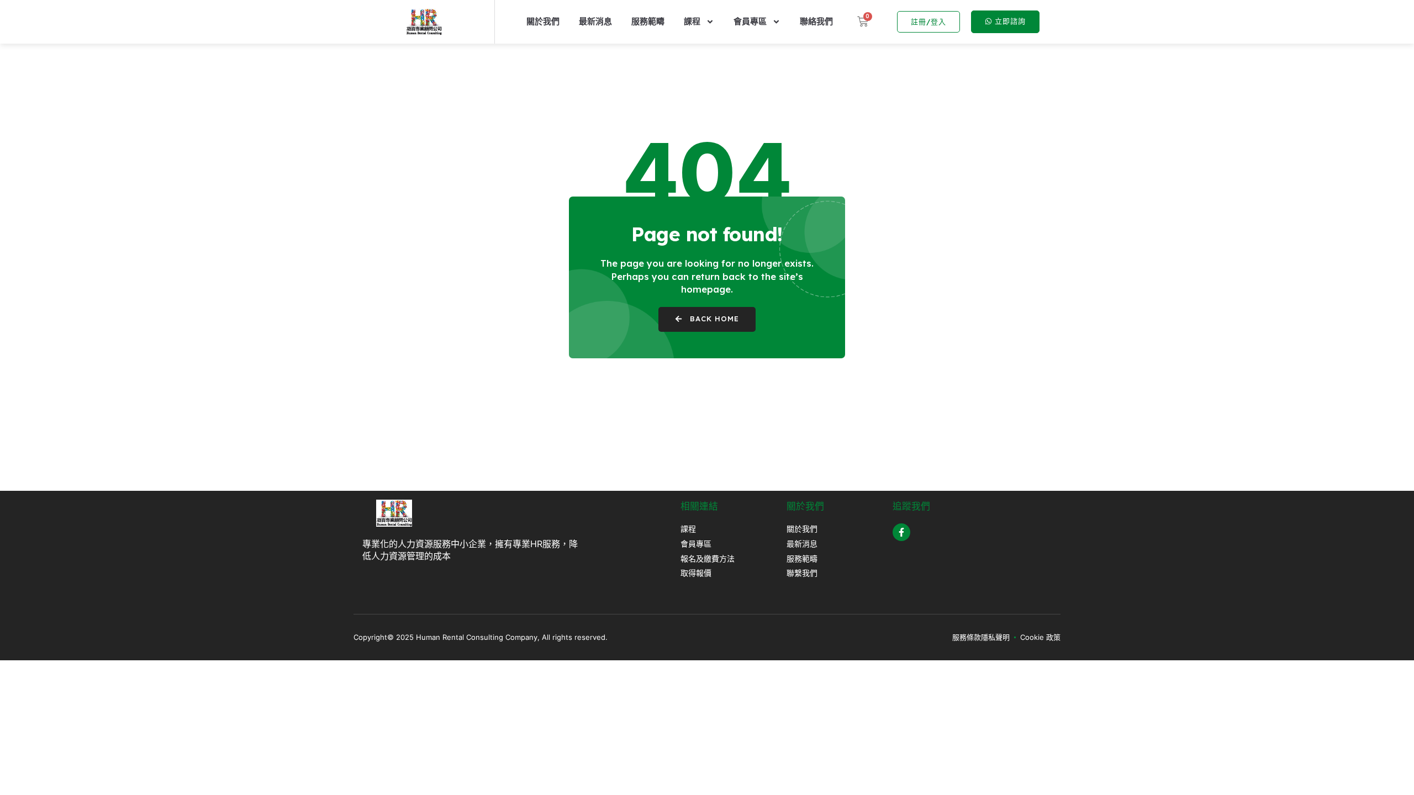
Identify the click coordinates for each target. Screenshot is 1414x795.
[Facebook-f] (901, 532)
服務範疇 (647, 21)
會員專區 (750, 21)
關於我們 (543, 21)
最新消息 (595, 21)
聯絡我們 (816, 21)
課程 (692, 21)
